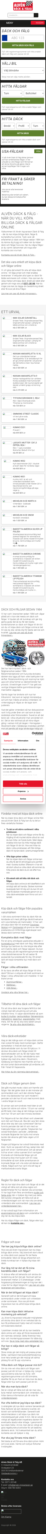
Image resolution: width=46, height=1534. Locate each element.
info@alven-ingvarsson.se (20, 1485)
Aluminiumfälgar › (14, 982)
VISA (38, 151)
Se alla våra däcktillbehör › (22, 1024)
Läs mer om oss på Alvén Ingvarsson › (19, 293)
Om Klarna (6, 1517)
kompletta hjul (8, 943)
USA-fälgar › (11, 988)
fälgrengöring (37, 1016)
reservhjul (17, 1019)
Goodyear (34, 925)
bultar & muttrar (8, 1016)
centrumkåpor (23, 1016)
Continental (18, 927)
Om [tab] (37, 740)
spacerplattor (29, 1019)
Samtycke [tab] (8, 740)
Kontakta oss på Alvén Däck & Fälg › (18, 255)
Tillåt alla (23, 784)
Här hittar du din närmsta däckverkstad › (20, 1072)
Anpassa (21, 791)
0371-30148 (10, 1482)
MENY (9, 22)
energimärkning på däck (12, 1213)
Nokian (4, 927)
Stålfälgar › (11, 985)
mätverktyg (6, 1019)
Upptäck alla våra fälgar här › (15, 992)
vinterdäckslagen (9, 1398)
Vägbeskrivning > (9, 1473)
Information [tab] (23, 740)
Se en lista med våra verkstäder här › (27, 1341)
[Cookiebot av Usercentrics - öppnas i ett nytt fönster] (32, 733)
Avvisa (23, 799)
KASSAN (39, 23)
